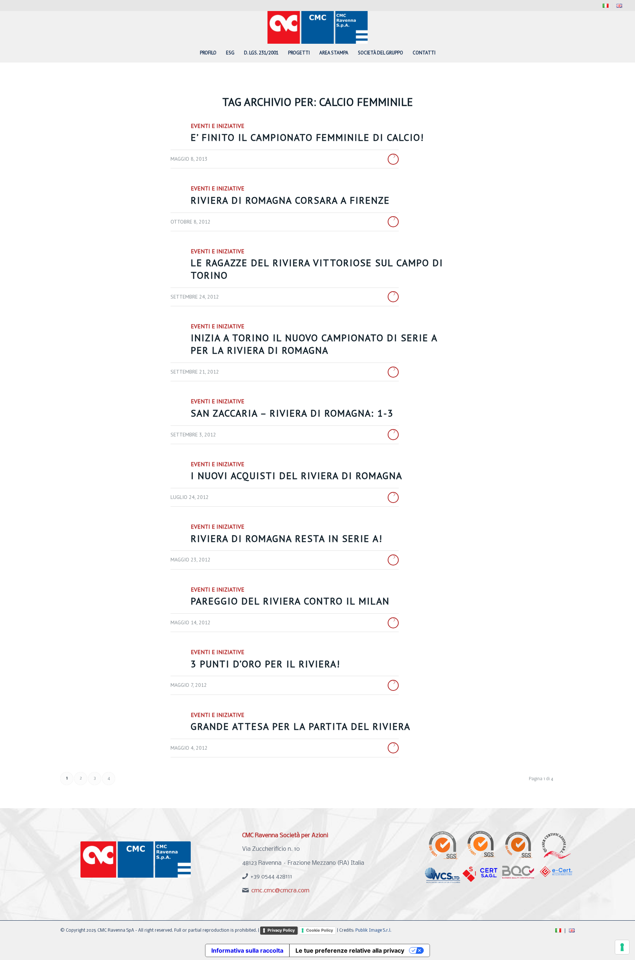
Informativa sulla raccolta (247, 950)
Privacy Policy (281, 930)
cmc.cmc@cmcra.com (280, 891)
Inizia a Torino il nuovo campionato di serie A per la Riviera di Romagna (314, 344)
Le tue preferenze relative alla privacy (349, 950)
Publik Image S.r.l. (373, 930)
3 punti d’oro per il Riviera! (265, 664)
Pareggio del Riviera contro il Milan (290, 601)
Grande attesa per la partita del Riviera (300, 726)
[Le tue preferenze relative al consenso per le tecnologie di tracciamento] (622, 947)
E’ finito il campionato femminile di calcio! (307, 137)
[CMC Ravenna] (318, 27)
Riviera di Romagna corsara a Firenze (290, 200)
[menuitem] (606, 6)
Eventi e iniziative (217, 125)
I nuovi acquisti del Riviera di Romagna (296, 476)
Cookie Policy (319, 930)
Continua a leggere (393, 159)
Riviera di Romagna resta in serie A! (287, 538)
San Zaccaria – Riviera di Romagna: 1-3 (292, 413)
